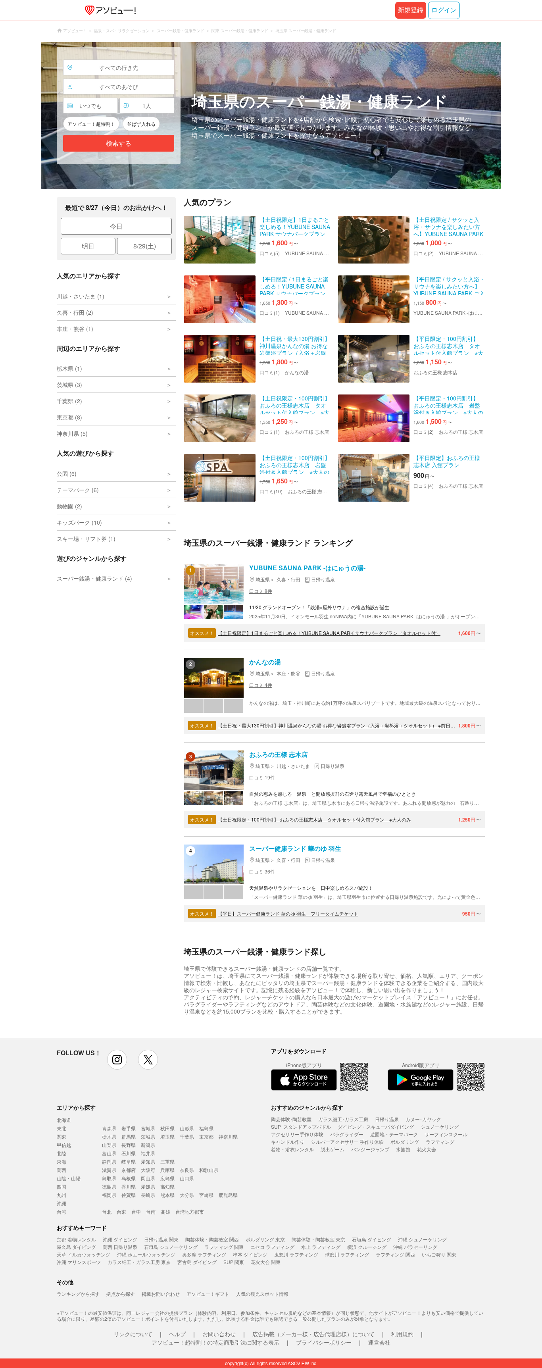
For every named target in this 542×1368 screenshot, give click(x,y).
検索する (118, 143)
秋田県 (167, 1128)
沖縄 (61, 1203)
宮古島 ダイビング (197, 1261)
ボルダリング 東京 (265, 1239)
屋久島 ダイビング (76, 1246)
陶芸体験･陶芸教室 (291, 1119)
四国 (61, 1186)
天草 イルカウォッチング (83, 1254)
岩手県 (128, 1128)
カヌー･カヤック (423, 1119)
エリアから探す (76, 1107)
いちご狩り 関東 (439, 1254)
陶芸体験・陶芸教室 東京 (318, 1239)
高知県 (167, 1186)
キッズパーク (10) (79, 522)
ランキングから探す (78, 1293)
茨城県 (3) (69, 385)
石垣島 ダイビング (371, 1239)
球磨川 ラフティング (347, 1254)
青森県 (109, 1128)
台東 (121, 1211)
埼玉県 (167, 1136)
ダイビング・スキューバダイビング (376, 1126)
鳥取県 (109, 1178)
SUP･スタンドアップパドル (301, 1126)
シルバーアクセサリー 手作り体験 (347, 1141)
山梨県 (109, 1144)
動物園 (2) (69, 506)
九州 (61, 1194)
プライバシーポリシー (324, 1342)
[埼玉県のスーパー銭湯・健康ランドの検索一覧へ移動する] (271, 115)
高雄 (165, 1211)
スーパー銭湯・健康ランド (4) (94, 578)
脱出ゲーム (332, 1149)
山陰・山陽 (69, 1178)
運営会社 (379, 1342)
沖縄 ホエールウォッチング (146, 1254)
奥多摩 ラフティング (204, 1254)
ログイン (444, 10)
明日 (88, 245)
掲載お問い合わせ (161, 1293)
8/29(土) (144, 245)
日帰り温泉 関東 (161, 1239)
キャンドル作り (287, 1141)
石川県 (128, 1153)
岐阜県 (128, 1161)
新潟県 (148, 1144)
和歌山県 (208, 1169)
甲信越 (64, 1144)
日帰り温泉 (387, 1119)
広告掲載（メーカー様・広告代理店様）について (313, 1334)
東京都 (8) (69, 417)
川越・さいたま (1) (80, 296)
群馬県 (128, 1136)
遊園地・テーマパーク (394, 1134)
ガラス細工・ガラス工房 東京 (139, 1261)
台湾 (61, 1211)
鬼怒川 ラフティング (296, 1254)
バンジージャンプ (370, 1149)
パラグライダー (346, 1134)
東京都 (206, 1136)
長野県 (128, 1144)
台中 (136, 1211)
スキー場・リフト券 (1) (86, 539)
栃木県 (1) (69, 368)
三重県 (167, 1161)
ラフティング (440, 1141)
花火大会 (426, 1149)
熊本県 (167, 1194)
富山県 (109, 1153)
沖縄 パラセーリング (415, 1246)
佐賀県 (128, 1194)
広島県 (167, 1178)
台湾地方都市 (189, 1211)
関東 (61, 1136)
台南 (151, 1211)
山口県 (187, 1178)
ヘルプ (177, 1334)
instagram (117, 1060)
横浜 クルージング (366, 1246)
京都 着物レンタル (76, 1239)
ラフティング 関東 (224, 1246)
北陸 (61, 1153)
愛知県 (148, 1161)
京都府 (128, 1169)
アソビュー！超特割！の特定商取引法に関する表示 (215, 1342)
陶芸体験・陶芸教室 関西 (212, 1239)
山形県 (187, 1128)
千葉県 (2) (69, 401)
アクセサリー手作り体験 (297, 1134)
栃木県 (109, 1136)
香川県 (128, 1186)
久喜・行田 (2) (75, 312)
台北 (106, 1211)
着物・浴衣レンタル (292, 1149)
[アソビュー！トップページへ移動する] (109, 10)
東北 (61, 1128)
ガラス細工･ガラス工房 (343, 1119)
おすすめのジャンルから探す (307, 1107)
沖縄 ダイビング (120, 1239)
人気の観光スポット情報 (262, 1293)
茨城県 (148, 1136)
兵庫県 (167, 1169)
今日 (116, 226)
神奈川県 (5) (72, 433)
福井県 (148, 1153)
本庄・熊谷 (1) (75, 329)
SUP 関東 (233, 1261)
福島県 (206, 1128)
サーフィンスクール (446, 1134)
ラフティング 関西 (395, 1254)
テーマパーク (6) (78, 490)
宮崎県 (206, 1194)
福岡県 (109, 1194)
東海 (61, 1161)
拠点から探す (120, 1293)
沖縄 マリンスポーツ (79, 1261)
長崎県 (148, 1194)
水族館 (403, 1149)
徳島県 (109, 1186)
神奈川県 (228, 1136)
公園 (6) (67, 473)
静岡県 (109, 1161)
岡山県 (148, 1178)
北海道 (64, 1119)
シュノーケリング (440, 1126)
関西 (61, 1169)
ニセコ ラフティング (272, 1246)
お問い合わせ (219, 1334)
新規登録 (410, 10)
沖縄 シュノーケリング (422, 1239)
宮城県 (148, 1128)
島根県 (128, 1178)
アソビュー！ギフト (207, 1293)
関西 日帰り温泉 (120, 1246)
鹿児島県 (228, 1194)
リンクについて (132, 1334)
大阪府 (148, 1169)
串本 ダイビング (250, 1254)
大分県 (187, 1194)
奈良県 (187, 1169)
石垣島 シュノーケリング (171, 1246)
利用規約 (402, 1334)
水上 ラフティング (320, 1246)
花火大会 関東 (266, 1261)
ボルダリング (404, 1141)
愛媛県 (148, 1186)
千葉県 (187, 1136)
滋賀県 (109, 1169)
